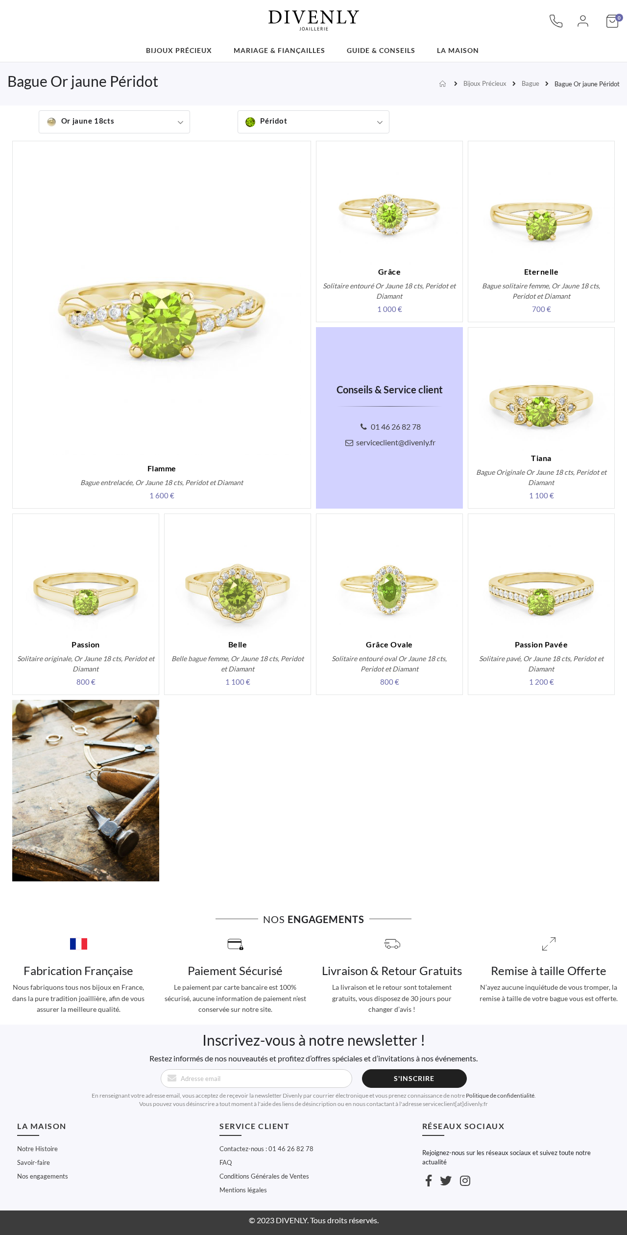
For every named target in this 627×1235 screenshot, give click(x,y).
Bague (530, 83)
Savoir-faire (33, 1162)
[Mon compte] (583, 26)
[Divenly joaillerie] (313, 15)
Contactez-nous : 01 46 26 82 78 (266, 1149)
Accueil (443, 83)
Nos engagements (42, 1176)
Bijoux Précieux (484, 83)
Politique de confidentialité (500, 1095)
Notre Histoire (37, 1149)
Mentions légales (243, 1190)
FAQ (225, 1162)
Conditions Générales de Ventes (264, 1176)
